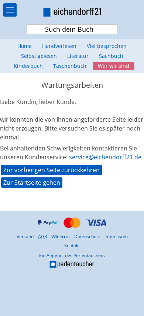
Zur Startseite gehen (31, 182)
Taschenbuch (69, 65)
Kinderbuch (28, 65)
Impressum (116, 236)
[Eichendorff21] (72, 13)
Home (24, 45)
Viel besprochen (107, 45)
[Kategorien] (10, 10)
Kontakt (72, 245)
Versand (25, 236)
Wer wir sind (113, 65)
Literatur (78, 55)
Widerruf (61, 236)
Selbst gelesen (39, 55)
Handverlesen (59, 45)
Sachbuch (111, 55)
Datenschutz (87, 236)
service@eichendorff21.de (105, 157)
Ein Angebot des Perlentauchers (53, 261)
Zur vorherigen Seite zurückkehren (51, 170)
